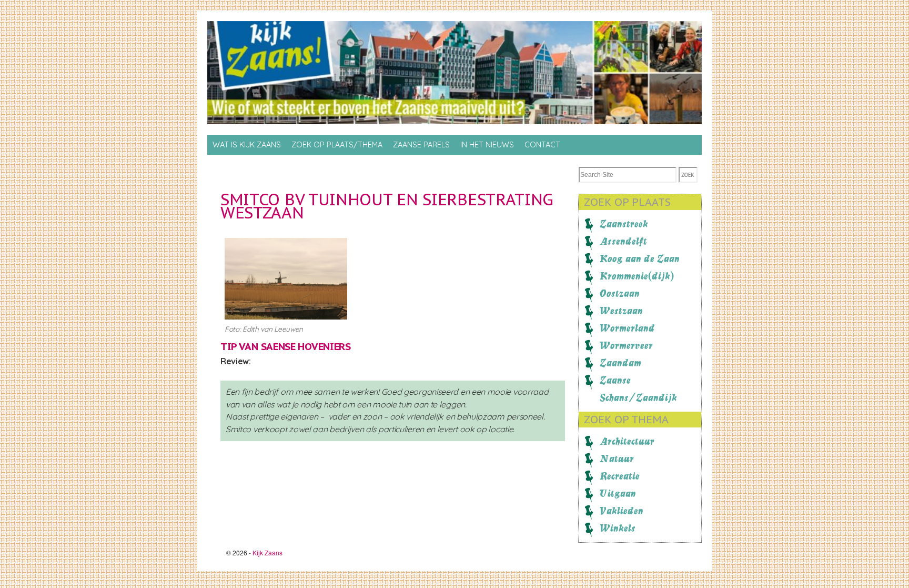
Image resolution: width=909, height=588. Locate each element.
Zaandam (620, 362)
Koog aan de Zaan (640, 258)
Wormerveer (626, 345)
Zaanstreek (624, 224)
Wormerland (627, 328)
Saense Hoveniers (306, 346)
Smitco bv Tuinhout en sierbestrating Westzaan (386, 206)
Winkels (617, 528)
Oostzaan (620, 293)
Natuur (617, 458)
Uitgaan (618, 493)
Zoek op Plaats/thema (336, 145)
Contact (542, 145)
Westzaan (621, 310)
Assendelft (623, 241)
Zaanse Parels (421, 145)
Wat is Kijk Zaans (247, 145)
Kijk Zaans (267, 552)
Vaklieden (621, 510)
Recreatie (620, 476)
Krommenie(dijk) (637, 276)
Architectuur (627, 441)
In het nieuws (487, 145)
